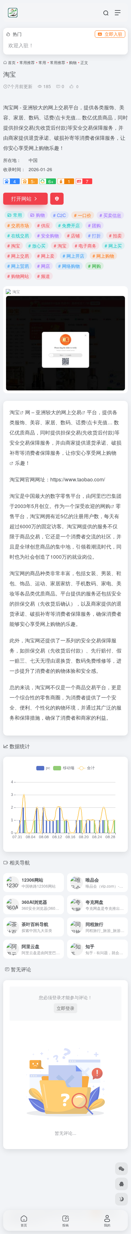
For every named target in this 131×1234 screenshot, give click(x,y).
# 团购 (94, 225)
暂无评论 (21, 969)
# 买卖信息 (110, 215)
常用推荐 (27, 62)
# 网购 (94, 266)
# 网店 (43, 266)
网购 (105, 506)
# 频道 (43, 276)
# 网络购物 (69, 266)
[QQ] (121, 1184)
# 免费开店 (69, 225)
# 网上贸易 (18, 266)
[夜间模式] (121, 1199)
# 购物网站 (18, 276)
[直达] (60, 882)
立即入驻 (113, 34)
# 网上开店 (73, 256)
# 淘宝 (60, 245)
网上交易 (71, 412)
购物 (73, 62)
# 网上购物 (103, 256)
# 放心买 (36, 245)
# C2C (59, 215)
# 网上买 (113, 245)
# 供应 (43, 225)
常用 (42, 62)
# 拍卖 (115, 235)
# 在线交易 (18, 235)
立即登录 (65, 1008)
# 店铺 (73, 235)
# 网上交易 (18, 256)
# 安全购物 (48, 235)
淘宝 (15, 412)
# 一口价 (82, 215)
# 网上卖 (45, 256)
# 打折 (94, 235)
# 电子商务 (85, 245)
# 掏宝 (13, 245)
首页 (12, 62)
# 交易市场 (18, 225)
